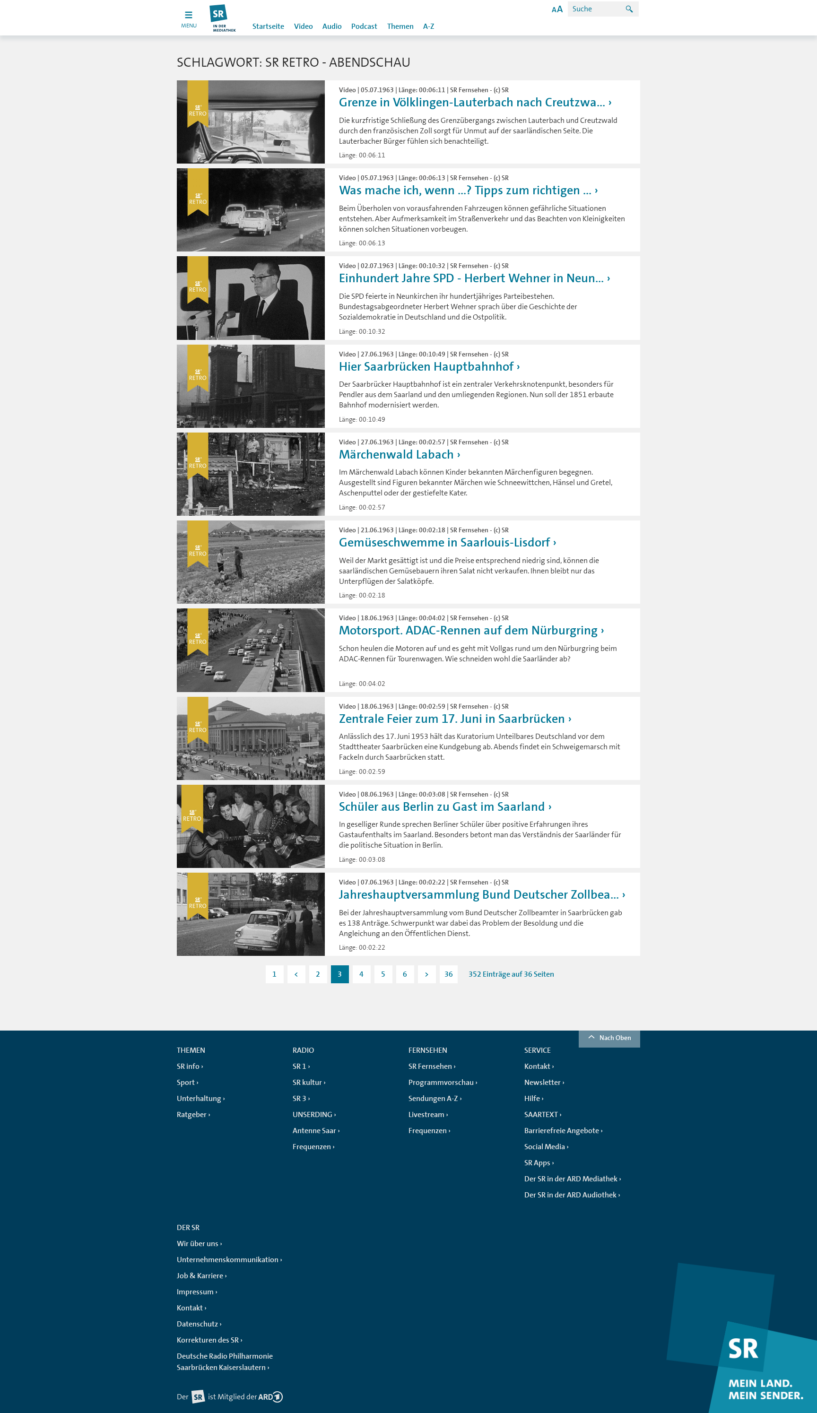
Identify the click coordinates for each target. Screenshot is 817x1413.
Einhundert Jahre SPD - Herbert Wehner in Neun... (471, 278)
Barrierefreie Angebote (561, 1131)
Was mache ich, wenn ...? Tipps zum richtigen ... (465, 190)
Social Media (544, 1147)
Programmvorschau (441, 1082)
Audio (332, 26)
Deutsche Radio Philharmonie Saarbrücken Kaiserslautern (225, 1362)
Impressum (195, 1292)
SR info (188, 1066)
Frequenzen (312, 1147)
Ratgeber (192, 1114)
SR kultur (307, 1082)
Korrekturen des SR (208, 1340)
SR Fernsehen (430, 1066)
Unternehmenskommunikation (227, 1260)
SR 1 (299, 1066)
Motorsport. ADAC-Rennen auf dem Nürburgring (468, 630)
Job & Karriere (200, 1276)
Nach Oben (615, 1037)
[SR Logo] (223, 17)
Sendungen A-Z (433, 1098)
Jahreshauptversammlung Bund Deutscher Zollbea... (479, 894)
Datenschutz (197, 1324)
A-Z (429, 26)
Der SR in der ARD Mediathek (570, 1179)
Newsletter (542, 1082)
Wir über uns (197, 1243)
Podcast (364, 26)
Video (303, 26)
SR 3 (299, 1098)
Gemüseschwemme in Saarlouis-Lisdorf (444, 542)
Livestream (426, 1114)
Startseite (268, 26)
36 (448, 974)
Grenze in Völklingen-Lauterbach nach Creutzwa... (472, 102)
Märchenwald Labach (396, 454)
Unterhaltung (199, 1098)
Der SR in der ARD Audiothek (570, 1195)
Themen (400, 26)
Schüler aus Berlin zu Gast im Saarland (442, 807)
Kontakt (537, 1066)
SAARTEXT (541, 1114)
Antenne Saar (314, 1131)
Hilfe (532, 1098)
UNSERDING (312, 1114)
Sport (186, 1082)
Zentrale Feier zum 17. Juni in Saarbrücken (452, 719)
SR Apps (537, 1163)
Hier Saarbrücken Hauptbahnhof (426, 366)
